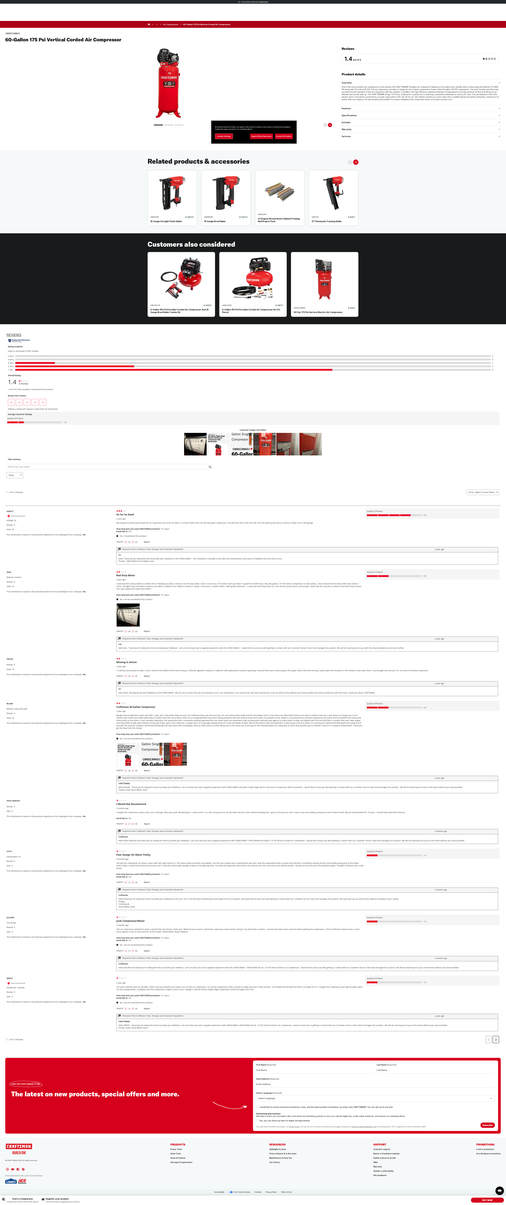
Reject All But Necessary (262, 136)
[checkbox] (257, 1107)
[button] (421, 55)
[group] (20, 1200)
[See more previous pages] (157, 24)
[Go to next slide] (330, 125)
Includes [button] (346, 122)
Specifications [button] (349, 115)
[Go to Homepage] (19, 1148)
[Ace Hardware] (22, 1181)
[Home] (149, 24)
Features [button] (346, 108)
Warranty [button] (346, 129)
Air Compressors (170, 24)
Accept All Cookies (283, 136)
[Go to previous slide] (325, 125)
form (338, 1127)
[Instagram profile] (7, 1169)
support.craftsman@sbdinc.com (364, 1127)
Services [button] (346, 136)
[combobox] (375, 1098)
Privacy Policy (294, 1127)
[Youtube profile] (13, 1169)
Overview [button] (347, 82)
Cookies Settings (224, 136)
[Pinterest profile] (23, 1169)
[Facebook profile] (18, 1169)
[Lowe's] (11, 1181)
